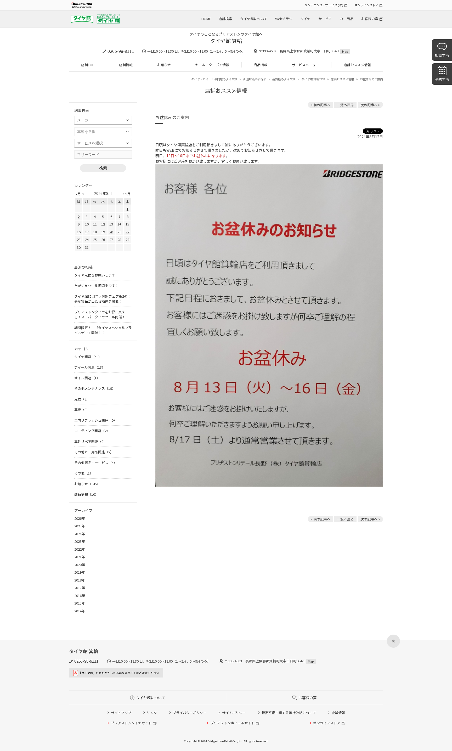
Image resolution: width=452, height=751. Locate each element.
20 (111, 231)
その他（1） (83, 473)
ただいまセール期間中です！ (96, 285)
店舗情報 (126, 64)
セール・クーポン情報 (212, 64)
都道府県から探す (254, 79)
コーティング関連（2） (92, 430)
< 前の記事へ (320, 104)
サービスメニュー (305, 64)
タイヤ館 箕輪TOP (313, 79)
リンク (152, 712)
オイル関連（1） (87, 377)
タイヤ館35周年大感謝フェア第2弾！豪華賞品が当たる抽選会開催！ (102, 299)
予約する (442, 79)
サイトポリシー (234, 712)
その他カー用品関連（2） (94, 451)
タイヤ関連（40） (88, 356)
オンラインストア (366, 5)
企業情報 (338, 712)
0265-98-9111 (121, 51)
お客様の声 (369, 18)
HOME (206, 18)
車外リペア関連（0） (90, 441)
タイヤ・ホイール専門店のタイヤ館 (214, 79)
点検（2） (82, 399)
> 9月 (126, 193)
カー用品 (346, 18)
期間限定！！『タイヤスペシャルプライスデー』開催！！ (103, 330)
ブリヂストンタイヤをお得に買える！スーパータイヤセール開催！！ (101, 314)
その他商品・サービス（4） (95, 462)
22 (127, 231)
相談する (442, 55)
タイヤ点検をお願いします (94, 275)
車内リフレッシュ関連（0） (95, 420)
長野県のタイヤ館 (283, 79)
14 (119, 224)
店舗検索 (225, 18)
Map (345, 51)
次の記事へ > (370, 104)
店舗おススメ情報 (357, 64)
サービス (325, 18)
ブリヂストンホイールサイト (232, 722)
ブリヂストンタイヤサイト (131, 722)
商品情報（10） (86, 494)
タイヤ (305, 18)
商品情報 (260, 64)
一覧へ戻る (345, 104)
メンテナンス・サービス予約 (323, 5)
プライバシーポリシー (190, 712)
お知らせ (164, 64)
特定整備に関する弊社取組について (289, 712)
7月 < (80, 193)
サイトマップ (121, 712)
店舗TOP (87, 64)
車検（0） (82, 409)
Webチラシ (283, 18)
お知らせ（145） (87, 483)
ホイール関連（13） (89, 367)
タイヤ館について (253, 18)
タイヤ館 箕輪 (226, 40)
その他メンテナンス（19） (94, 388)
